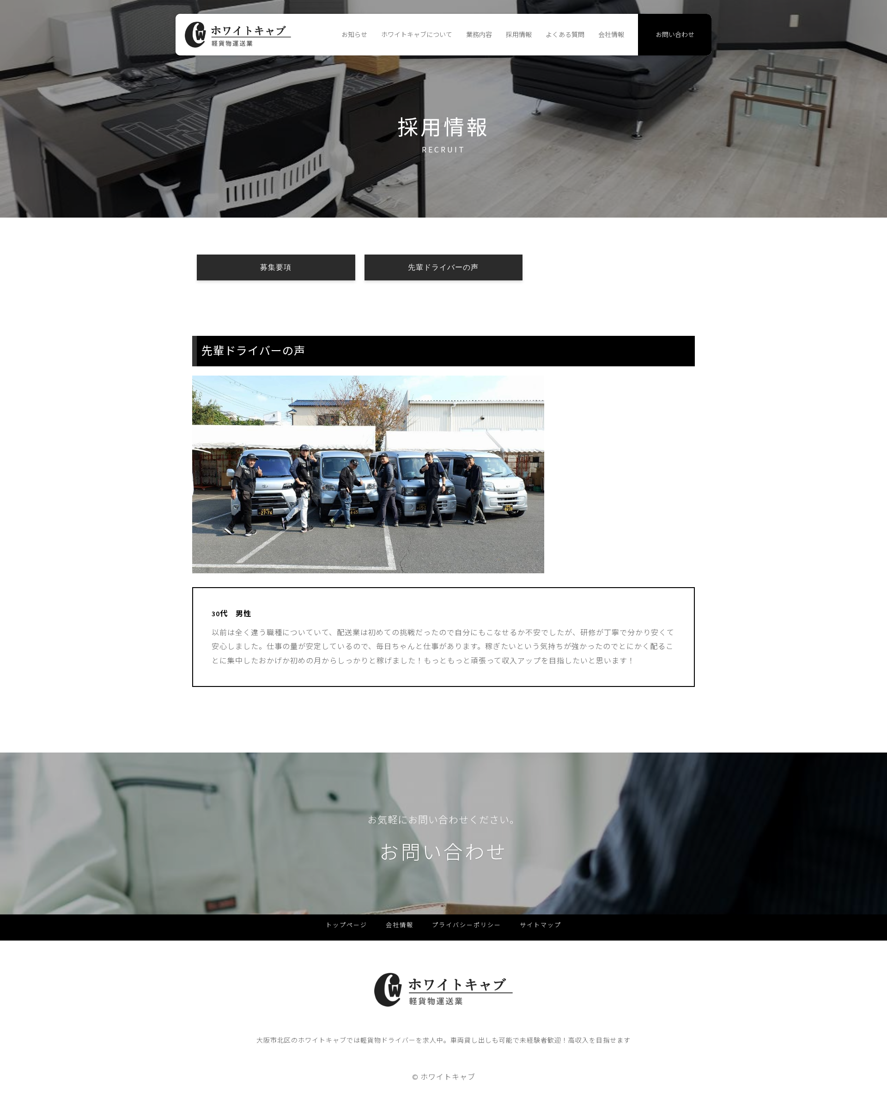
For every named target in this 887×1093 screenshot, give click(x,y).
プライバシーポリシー (466, 925)
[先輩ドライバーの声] (368, 566)
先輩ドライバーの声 (443, 267)
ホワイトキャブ (447, 1076)
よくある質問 (565, 34)
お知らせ (354, 34)
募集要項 (276, 267)
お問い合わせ (675, 34)
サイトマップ (540, 925)
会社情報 (611, 34)
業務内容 (479, 34)
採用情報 (519, 34)
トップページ (346, 925)
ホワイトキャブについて (416, 34)
